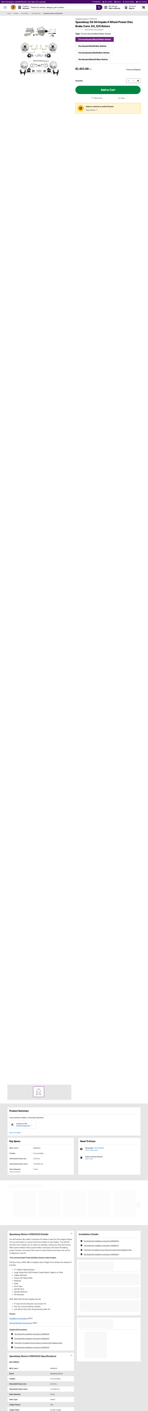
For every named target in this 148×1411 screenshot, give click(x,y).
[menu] (5, 7)
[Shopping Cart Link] (143, 7)
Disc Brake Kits (36, 13)
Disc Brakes (25, 13)
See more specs (14, 1172)
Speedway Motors (81, 19)
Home (9, 13)
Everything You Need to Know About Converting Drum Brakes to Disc (108, 1250)
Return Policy (89, 1159)
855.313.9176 (99, 1148)
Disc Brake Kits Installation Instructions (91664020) (101, 1241)
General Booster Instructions (20, 1323)
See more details (15, 1133)
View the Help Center (91, 1150)
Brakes (16, 13)
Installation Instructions (18, 1318)
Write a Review (89, 29)
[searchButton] (98, 7)
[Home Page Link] (13, 7)
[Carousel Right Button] (138, 1204)
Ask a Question (98, 29)
